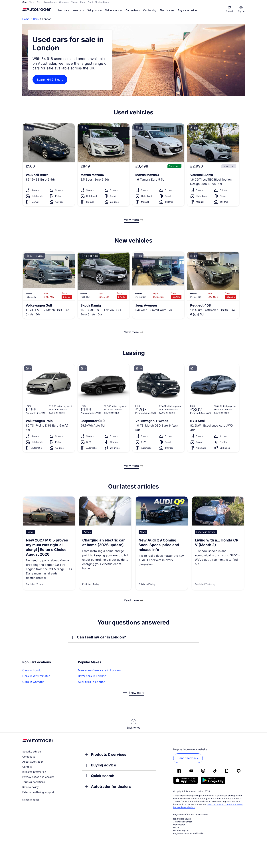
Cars (36, 18)
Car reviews (133, 10)
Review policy (30, 787)
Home (25, 18)
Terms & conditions (33, 781)
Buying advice (103, 765)
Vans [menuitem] (31, 2)
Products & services (108, 754)
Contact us (28, 756)
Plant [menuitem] (90, 2)
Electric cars (167, 10)
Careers (27, 766)
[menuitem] (63, 10)
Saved (229, 11)
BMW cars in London (92, 676)
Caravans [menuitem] (64, 2)
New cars (78, 10)
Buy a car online (187, 10)
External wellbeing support (38, 792)
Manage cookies (30, 799)
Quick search (102, 776)
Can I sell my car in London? (101, 637)
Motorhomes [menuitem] (50, 2)
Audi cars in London (91, 682)
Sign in (241, 11)
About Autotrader (32, 761)
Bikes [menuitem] (39, 2)
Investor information (34, 771)
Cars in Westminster (36, 676)
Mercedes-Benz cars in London (99, 670)
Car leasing (150, 10)
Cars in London (32, 670)
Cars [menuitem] (24, 2)
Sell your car (94, 10)
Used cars (63, 10)
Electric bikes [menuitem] (102, 2)
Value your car (113, 10)
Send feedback (188, 758)
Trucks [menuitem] (74, 2)
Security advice (31, 751)
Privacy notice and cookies (38, 776)
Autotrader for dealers (111, 786)
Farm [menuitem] (82, 2)
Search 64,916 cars (50, 79)
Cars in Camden (33, 682)
